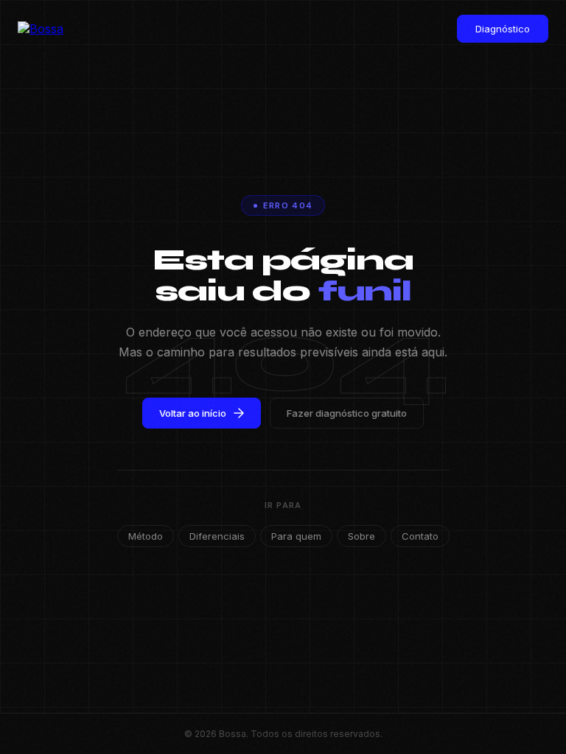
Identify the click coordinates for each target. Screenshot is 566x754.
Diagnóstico (502, 29)
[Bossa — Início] (47, 28)
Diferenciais (217, 536)
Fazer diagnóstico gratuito (347, 413)
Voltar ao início (192, 413)
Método (145, 536)
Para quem (296, 536)
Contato (420, 536)
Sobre (361, 536)
